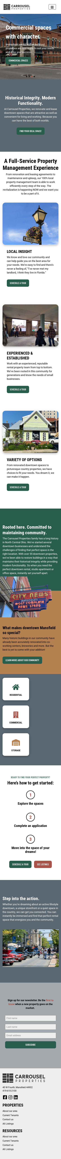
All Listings (8, 1123)
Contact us (8, 1119)
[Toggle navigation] (52, 6)
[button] (26, 76)
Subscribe (30, 1044)
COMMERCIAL (15, 722)
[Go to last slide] (5, 948)
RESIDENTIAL (16, 694)
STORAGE (15, 750)
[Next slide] (56, 948)
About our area (10, 1110)
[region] (30, 46)
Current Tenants (11, 1115)
